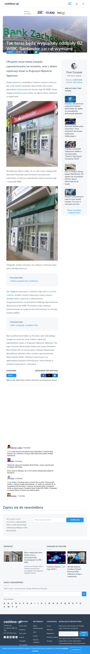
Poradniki (22, 641)
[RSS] (16, 637)
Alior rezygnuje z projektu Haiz (24, 325)
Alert (34, 632)
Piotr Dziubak (17, 35)
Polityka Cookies (52, 637)
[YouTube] (11, 637)
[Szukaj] (83, 4)
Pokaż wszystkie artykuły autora (74, 211)
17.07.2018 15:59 (17, 37)
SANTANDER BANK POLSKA (48, 380)
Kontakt (49, 641)
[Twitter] (8, 637)
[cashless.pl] (12, 4)
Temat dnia (23, 626)
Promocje (8, 546)
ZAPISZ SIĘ (74, 520)
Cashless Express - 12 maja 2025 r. (56, 568)
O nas (49, 626)
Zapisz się (83, 634)
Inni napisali (23, 645)
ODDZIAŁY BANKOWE (32, 380)
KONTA (10, 52)
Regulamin (50, 633)
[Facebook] (5, 637)
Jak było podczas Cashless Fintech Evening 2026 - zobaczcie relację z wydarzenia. (74, 572)
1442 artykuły (77, 82)
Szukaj (35, 636)
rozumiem (76, 649)
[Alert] (77, 4)
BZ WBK (12, 380)
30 (19, 52)
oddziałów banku (20, 93)
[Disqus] (32, 412)
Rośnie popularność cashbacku (24, 281)
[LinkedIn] (14, 637)
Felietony (22, 630)
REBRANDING (20, 380)
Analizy (21, 637)
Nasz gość (22, 633)
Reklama (50, 630)
